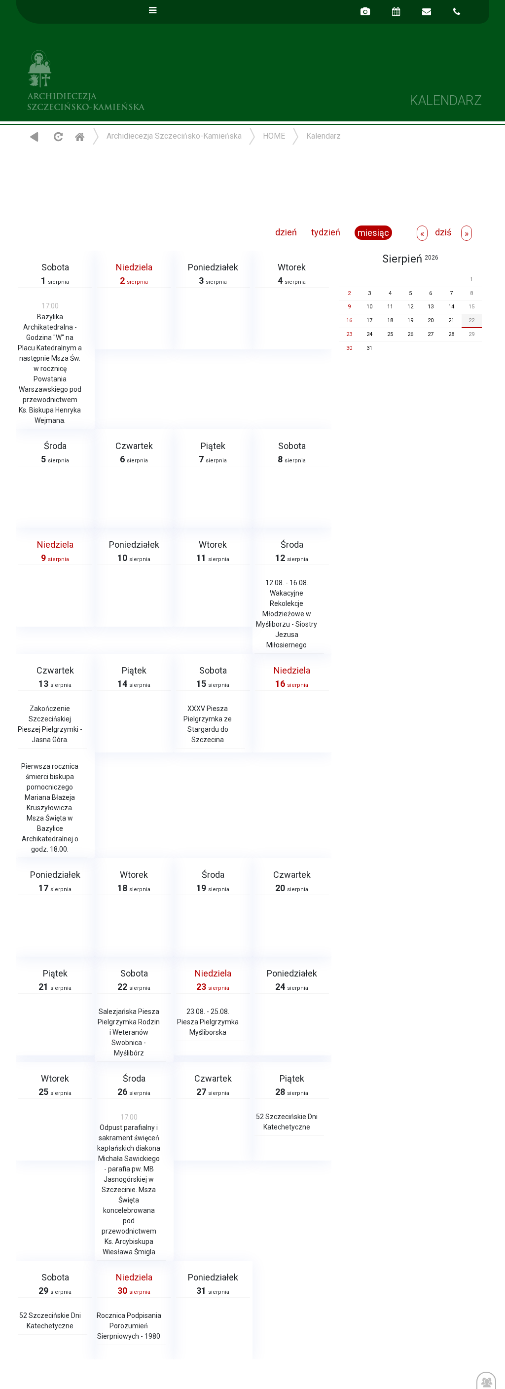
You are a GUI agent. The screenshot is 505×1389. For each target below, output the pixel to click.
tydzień (325, 232)
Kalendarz (323, 136)
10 (369, 306)
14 (451, 306)
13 (430, 306)
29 (471, 334)
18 (390, 320)
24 (369, 334)
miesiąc (373, 232)
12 (410, 306)
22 (471, 320)
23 (349, 334)
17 (369, 320)
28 (451, 334)
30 (349, 348)
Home (79, 136)
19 (410, 320)
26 (410, 334)
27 (430, 334)
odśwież (57, 136)
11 (390, 306)
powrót (34, 136)
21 (451, 320)
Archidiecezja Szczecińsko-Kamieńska (134, 78)
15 (471, 306)
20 (430, 320)
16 (349, 320)
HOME (274, 136)
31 (369, 348)
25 (390, 334)
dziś (443, 232)
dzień (286, 232)
